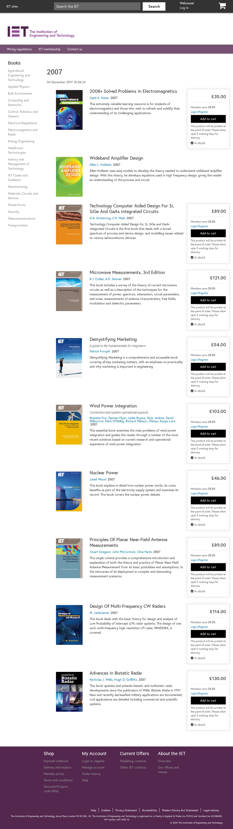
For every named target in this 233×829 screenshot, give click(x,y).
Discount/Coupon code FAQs (56, 788)
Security (13, 211)
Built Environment (20, 93)
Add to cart (208, 119)
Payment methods (56, 761)
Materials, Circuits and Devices (23, 195)
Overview (164, 761)
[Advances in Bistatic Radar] (69, 692)
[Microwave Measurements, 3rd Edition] (69, 291)
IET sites (12, 6)
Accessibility (149, 810)
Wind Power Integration (113, 406)
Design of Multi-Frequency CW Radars (127, 606)
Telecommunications (21, 218)
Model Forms (17, 205)
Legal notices (211, 810)
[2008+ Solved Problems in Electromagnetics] (69, 110)
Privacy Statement (126, 810)
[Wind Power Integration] (69, 425)
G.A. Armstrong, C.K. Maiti (107, 218)
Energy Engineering (21, 141)
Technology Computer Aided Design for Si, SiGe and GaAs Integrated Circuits (132, 208)
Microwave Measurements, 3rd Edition (127, 272)
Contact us (74, 49)
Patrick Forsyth (100, 351)
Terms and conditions (58, 780)
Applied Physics (18, 86)
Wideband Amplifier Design (116, 158)
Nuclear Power (104, 473)
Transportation (18, 225)
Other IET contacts (133, 767)
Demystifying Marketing (113, 339)
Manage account (93, 767)
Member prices (54, 773)
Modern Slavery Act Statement (180, 810)
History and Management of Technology (18, 164)
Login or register (93, 761)
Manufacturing (18, 186)
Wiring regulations (19, 49)
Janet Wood (98, 479)
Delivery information (57, 767)
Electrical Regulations (22, 123)
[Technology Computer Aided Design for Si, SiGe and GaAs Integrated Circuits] (69, 224)
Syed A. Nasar (99, 97)
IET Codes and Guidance (18, 177)
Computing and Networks (18, 102)
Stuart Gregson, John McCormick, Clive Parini (121, 552)
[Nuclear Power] (69, 491)
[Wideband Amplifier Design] (69, 177)
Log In (184, 7)
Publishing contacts (133, 761)
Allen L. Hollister (101, 164)
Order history (91, 773)
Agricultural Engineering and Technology (19, 75)
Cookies (105, 810)
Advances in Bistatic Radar (116, 673)
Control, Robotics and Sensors (23, 113)
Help (85, 780)
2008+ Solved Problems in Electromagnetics (133, 91)
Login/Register (199, 111)
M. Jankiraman (99, 612)
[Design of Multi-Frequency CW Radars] (69, 625)
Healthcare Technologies (17, 150)
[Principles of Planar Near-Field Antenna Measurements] (69, 558)
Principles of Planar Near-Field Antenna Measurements (128, 542)
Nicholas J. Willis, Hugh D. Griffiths (113, 679)
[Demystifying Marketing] (69, 358)
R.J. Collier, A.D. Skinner (106, 279)
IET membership (49, 49)
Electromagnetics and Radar (23, 132)
